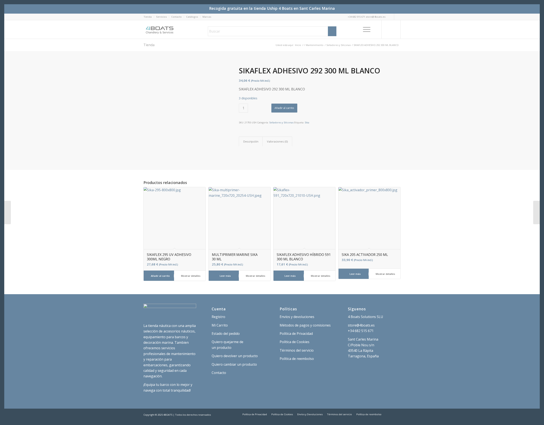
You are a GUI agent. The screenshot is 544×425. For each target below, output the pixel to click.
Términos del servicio (297, 350)
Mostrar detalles (190, 275)
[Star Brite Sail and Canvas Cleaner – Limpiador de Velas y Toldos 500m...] (536, 212)
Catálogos (192, 16)
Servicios (161, 16)
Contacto (176, 16)
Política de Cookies (294, 341)
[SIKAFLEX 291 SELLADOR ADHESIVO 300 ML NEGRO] (7, 212)
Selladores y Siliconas (281, 122)
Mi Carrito (220, 325)
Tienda (147, 16)
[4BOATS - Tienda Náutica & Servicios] (160, 29)
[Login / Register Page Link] (377, 29)
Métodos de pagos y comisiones (305, 325)
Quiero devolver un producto (235, 356)
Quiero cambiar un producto (234, 364)
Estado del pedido (226, 333)
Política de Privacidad (296, 333)
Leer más (225, 275)
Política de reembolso (297, 358)
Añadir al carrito (284, 108)
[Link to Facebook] (397, 17)
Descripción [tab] (250, 141)
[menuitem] (148, 17)
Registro (218, 316)
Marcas (207, 16)
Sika (307, 122)
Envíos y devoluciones (297, 316)
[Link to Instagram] (391, 17)
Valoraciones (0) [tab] (277, 141)
